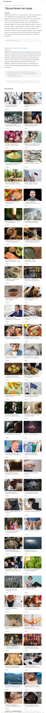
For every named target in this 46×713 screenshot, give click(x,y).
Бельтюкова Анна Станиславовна (19, 48)
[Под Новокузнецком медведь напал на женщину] (33, 295)
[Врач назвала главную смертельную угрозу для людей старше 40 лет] (13, 256)
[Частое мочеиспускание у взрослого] (13, 604)
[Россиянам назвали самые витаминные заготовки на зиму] (13, 372)
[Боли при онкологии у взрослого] (33, 507)
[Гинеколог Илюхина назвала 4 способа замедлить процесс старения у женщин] (13, 643)
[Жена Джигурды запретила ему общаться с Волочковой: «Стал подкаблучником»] (13, 333)
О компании (6, 712)
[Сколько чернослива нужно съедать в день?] (13, 295)
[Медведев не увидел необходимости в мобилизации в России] (13, 314)
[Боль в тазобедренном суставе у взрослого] (13, 507)
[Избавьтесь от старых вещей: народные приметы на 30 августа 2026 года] (33, 275)
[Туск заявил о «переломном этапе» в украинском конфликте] (13, 449)
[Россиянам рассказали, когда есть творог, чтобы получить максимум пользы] (33, 217)
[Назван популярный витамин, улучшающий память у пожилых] (13, 178)
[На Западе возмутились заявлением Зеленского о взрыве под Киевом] (33, 198)
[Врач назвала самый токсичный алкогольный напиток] (13, 217)
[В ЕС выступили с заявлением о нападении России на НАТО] (33, 391)
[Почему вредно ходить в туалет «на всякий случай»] (33, 411)
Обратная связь (38, 712)
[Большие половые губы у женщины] (33, 101)
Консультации (8, 5)
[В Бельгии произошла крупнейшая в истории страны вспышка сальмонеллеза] (33, 623)
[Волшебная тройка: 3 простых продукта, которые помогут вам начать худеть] (33, 333)
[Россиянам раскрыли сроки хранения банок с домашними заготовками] (33, 643)
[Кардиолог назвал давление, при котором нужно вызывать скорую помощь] (33, 140)
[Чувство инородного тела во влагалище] (33, 314)
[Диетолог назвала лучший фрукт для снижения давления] (33, 565)
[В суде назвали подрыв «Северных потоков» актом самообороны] (33, 546)
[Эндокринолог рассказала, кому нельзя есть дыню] (13, 391)
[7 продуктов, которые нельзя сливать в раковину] (13, 275)
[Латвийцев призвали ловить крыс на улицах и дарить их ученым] (33, 236)
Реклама (10, 712)
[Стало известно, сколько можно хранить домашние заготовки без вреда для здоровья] (33, 604)
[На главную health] (8, 1)
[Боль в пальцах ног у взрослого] (33, 527)
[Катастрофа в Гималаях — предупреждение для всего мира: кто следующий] (13, 120)
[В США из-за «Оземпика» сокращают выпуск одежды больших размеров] (33, 449)
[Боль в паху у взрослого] (33, 585)
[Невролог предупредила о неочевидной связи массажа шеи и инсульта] (13, 701)
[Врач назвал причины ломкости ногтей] (13, 623)
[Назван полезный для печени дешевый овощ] (13, 198)
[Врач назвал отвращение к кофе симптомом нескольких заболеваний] (13, 353)
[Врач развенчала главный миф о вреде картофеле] (33, 372)
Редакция (19, 712)
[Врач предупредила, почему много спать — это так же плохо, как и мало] (33, 353)
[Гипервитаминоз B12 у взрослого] (13, 430)
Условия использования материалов (28, 712)
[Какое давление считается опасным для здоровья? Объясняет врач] (13, 101)
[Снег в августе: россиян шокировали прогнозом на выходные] (13, 585)
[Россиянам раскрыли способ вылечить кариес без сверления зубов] (33, 681)
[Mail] (4, 1)
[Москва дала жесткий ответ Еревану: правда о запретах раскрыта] (33, 178)
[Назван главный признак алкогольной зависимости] (13, 488)
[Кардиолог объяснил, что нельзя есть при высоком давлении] (13, 236)
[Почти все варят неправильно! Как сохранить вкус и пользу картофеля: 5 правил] (13, 159)
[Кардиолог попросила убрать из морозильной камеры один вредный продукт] (33, 120)
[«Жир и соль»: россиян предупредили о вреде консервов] (33, 256)
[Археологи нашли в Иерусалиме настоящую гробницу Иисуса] (13, 662)
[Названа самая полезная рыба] (33, 159)
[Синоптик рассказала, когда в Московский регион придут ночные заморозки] (33, 488)
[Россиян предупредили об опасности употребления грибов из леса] (13, 546)
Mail (2, 712)
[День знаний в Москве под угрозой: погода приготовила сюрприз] (13, 411)
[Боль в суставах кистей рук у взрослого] (33, 469)
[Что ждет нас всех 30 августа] (33, 430)
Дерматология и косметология (18, 5)
